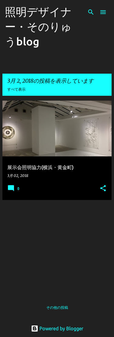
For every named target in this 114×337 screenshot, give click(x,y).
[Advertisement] (57, 247)
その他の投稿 (57, 307)
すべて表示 (16, 89)
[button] (103, 189)
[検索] (91, 12)
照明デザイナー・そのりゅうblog (38, 26)
